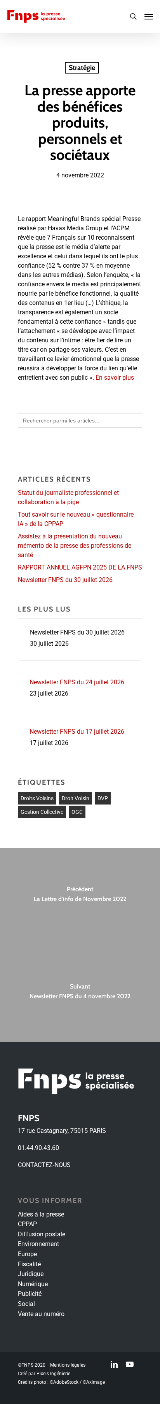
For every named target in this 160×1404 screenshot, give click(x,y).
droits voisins (37, 798)
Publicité (30, 1293)
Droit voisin (75, 798)
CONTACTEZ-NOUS (44, 1165)
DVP (102, 798)
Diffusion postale (41, 1234)
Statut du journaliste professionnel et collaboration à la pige (68, 497)
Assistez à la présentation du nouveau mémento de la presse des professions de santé (74, 546)
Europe (27, 1254)
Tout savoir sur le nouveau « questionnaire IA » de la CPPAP (76, 519)
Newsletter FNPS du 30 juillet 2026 (65, 580)
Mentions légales (67, 1365)
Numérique (33, 1284)
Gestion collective (42, 812)
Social (26, 1304)
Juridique (30, 1274)
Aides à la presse (41, 1214)
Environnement (38, 1244)
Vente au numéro (41, 1314)
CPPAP (27, 1224)
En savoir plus (115, 377)
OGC (77, 812)
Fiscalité (29, 1264)
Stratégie (82, 67)
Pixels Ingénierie (53, 1373)
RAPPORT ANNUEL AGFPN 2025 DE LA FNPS (80, 567)
